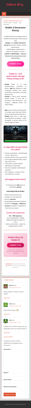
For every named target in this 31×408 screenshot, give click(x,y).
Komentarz (7, 349)
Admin (16, 22)
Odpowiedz (7, 298)
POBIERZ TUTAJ (15, 64)
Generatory (6, 24)
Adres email (8, 379)
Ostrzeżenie (8, 264)
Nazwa (6, 372)
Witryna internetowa (10, 386)
